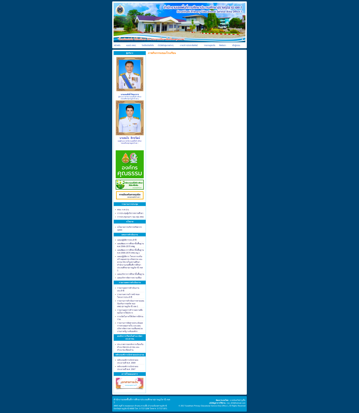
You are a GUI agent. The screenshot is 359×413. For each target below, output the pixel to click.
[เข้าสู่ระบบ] (235, 45)
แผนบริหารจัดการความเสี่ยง (129, 278)
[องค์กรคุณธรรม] (130, 164)
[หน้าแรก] (117, 45)
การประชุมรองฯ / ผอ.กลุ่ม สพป (130, 217)
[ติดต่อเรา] (223, 45)
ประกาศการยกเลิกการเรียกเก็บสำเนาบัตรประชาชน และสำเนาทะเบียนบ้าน (130, 347)
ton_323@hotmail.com (236, 403)
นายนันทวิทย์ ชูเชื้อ (237, 400)
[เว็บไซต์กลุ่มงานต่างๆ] (166, 45)
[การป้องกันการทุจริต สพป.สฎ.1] (130, 196)
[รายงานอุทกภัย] (210, 45)
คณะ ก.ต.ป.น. (123, 209)
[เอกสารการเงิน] (130, 385)
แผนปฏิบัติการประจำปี (126, 240)
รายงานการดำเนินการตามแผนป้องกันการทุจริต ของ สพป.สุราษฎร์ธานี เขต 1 (130, 303)
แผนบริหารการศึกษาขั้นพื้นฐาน (130, 274)
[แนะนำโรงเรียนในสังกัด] (148, 45)
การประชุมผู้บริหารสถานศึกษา (130, 213)
